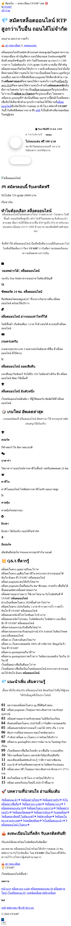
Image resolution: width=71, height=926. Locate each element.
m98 (38, 110)
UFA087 (7, 6)
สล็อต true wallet (21, 888)
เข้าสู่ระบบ (28, 907)
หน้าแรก (6, 888)
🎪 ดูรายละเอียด (10, 45)
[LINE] (2, 919)
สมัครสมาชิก (14, 907)
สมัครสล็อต (49, 893)
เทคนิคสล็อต (34, 893)
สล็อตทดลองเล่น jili (42, 888)
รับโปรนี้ (22, 160)
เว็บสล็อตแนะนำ (16, 893)
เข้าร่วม (5, 10)
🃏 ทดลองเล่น (28, 45)
